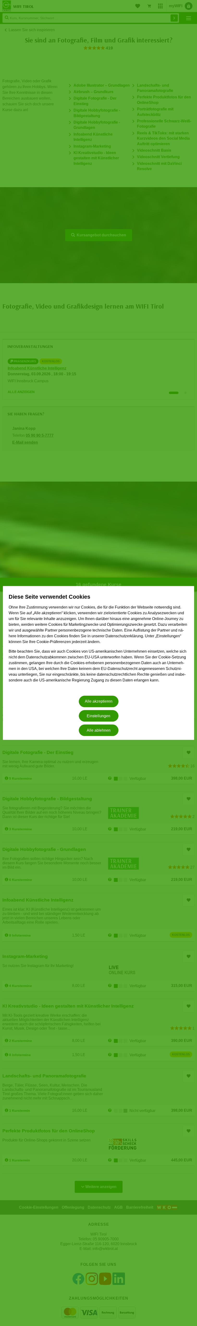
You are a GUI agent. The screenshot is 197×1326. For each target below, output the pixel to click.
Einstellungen (98, 716)
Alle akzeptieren (98, 701)
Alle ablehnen (99, 730)
